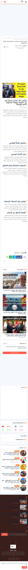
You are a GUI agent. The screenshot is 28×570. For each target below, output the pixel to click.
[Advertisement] (14, 19)
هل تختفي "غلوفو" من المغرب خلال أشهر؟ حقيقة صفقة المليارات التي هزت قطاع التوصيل (11, 489)
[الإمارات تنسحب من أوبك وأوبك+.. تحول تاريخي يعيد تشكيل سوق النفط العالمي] (23, 481)
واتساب (10, 257)
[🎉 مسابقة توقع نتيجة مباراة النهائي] (23, 460)
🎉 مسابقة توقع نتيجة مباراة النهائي (10, 459)
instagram (21, 430)
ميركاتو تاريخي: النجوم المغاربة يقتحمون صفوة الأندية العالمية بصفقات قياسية (12, 521)
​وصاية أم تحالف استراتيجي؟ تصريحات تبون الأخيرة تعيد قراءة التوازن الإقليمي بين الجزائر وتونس (15, 335)
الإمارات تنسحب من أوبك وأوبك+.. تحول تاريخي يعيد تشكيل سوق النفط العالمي (10, 482)
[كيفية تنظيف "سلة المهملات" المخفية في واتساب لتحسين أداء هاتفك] (23, 467)
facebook (21, 426)
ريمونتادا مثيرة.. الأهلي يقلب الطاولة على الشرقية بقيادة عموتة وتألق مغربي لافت (10, 514)
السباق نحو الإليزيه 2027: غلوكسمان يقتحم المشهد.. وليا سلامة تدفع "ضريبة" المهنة (14, 291)
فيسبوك (18, 257)
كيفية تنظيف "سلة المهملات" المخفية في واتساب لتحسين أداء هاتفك (10, 467)
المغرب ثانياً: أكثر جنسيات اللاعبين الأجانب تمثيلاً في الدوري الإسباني (11, 501)
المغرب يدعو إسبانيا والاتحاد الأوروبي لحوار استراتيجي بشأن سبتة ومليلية (15, 313)
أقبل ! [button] (24, 567)
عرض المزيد (5, 269)
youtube (8, 426)
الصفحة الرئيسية (24, 38)
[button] (2, 2)
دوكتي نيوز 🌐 (23, 436)
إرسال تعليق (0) (14, 353)
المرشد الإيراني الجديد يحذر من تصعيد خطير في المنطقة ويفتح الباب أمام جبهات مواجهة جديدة (10, 475)
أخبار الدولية (17, 38)
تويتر (14, 257)
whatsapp (9, 430)
